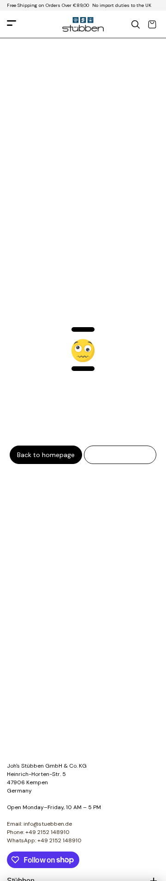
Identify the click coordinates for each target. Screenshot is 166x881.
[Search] (135, 24)
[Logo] (83, 24)
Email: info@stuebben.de (39, 824)
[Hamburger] (11, 24)
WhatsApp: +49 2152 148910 (44, 840)
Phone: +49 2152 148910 (38, 832)
